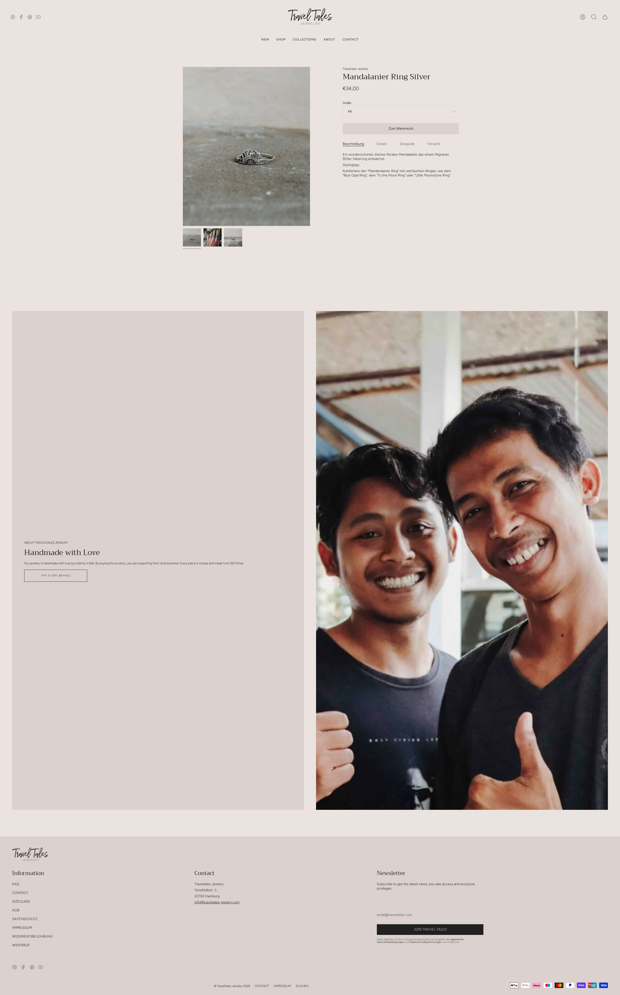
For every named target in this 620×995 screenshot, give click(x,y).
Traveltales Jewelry (355, 69)
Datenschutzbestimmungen (426, 942)
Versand (433, 144)
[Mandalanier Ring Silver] (192, 237)
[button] (281, 39)
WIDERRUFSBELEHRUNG (32, 936)
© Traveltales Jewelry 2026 (232, 986)
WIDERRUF (21, 945)
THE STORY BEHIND (55, 575)
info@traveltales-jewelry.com (217, 902)
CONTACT (20, 893)
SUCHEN (302, 986)
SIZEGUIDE (21, 901)
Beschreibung (353, 144)
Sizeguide (407, 144)
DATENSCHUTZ (25, 919)
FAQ (15, 884)
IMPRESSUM (22, 927)
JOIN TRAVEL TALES (430, 929)
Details (382, 144)
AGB (15, 910)
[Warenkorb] (605, 17)
